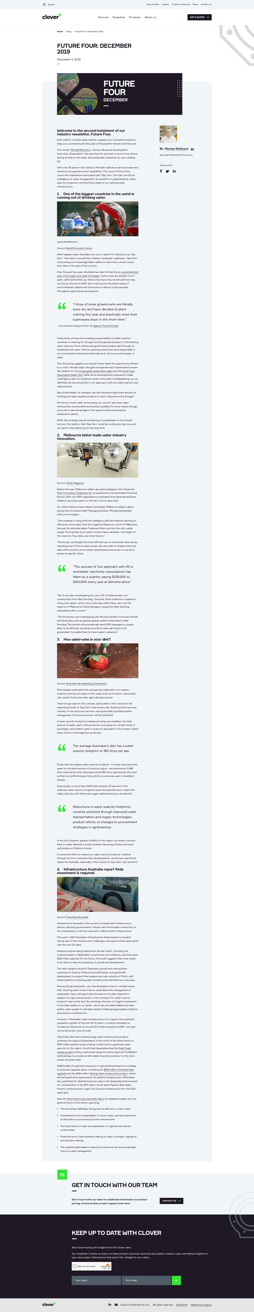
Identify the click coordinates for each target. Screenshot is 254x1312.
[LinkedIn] (109, 1305)
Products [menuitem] (135, 17)
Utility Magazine (75, 483)
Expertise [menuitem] (119, 17)
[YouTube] (116, 1305)
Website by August (201, 1305)
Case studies (152, 4)
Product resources (181, 4)
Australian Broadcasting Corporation (86, 684)
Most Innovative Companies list (74, 493)
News (195, 4)
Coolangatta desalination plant (96, 371)
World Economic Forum (79, 248)
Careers (165, 4)
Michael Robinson (177, 149)
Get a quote (197, 17)
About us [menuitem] (150, 17)
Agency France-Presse (105, 326)
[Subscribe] (176, 1280)
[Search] (44, 5)
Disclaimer (181, 1305)
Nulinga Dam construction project (108, 1074)
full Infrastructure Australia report (85, 1099)
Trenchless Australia (77, 917)
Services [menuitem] (103, 17)
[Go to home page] (51, 17)
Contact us (206, 4)
